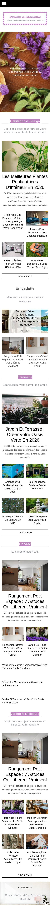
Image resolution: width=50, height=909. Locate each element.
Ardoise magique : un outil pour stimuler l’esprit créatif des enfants (37, 859)
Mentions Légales (13, 895)
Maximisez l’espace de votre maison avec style (37, 264)
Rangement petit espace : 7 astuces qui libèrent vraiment (25, 601)
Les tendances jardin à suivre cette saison (37, 485)
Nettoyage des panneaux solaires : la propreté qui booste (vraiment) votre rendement (12, 221)
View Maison (25, 276)
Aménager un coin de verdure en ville (12, 520)
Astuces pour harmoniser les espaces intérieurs (37, 232)
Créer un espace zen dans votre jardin (37, 520)
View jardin (25, 532)
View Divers (25, 875)
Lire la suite (25, 331)
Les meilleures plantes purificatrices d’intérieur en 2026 (25, 182)
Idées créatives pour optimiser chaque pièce (13, 264)
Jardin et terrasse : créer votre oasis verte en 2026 (25, 434)
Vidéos (26, 895)
